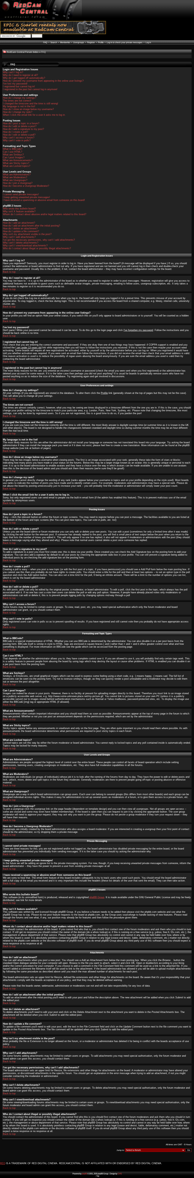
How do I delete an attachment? (20, 228)
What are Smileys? (13, 154)
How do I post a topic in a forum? (21, 123)
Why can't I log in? (13, 72)
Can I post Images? (13, 157)
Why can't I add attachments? (19, 237)
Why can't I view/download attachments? (25, 245)
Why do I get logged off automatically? (24, 78)
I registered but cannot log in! (19, 86)
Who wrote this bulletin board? (19, 208)
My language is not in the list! (19, 106)
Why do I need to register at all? (20, 75)
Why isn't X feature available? (19, 211)
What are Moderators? (15, 177)
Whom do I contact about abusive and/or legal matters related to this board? (44, 214)
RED (2, 1163)
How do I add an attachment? (19, 222)
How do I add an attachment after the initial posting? (31, 225)
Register (91, 42)
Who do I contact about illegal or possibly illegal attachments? (37, 248)
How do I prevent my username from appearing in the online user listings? (43, 80)
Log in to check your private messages (124, 42)
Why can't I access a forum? (18, 137)
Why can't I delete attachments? (20, 242)
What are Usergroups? (15, 180)
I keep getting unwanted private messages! (26, 197)
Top (97, 1176)
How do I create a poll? (15, 131)
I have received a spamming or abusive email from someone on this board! (44, 200)
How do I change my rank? (17, 112)
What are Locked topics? (16, 166)
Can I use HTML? (12, 151)
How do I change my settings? (19, 97)
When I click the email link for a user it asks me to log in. (34, 114)
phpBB (84, 1174)
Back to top (9, 271)
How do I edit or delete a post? (19, 126)
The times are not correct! (17, 100)
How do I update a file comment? (21, 231)
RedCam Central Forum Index (23, 52)
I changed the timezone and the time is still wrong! (30, 103)
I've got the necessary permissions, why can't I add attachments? (39, 239)
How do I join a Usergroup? (17, 183)
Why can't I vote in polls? (17, 140)
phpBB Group (96, 897)
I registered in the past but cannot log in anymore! (30, 89)
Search (53, 42)
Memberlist (65, 42)
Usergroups (78, 42)
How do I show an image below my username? (28, 109)
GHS (120, 1174)
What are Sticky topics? (16, 163)
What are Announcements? (17, 160)
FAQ (45, 42)
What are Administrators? (17, 174)
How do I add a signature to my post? (23, 129)
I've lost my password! (15, 83)
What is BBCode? (12, 149)
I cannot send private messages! (21, 194)
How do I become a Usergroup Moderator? (26, 185)
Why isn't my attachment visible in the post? (27, 234)
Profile (101, 42)
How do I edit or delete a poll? (19, 134)
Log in (148, 42)
